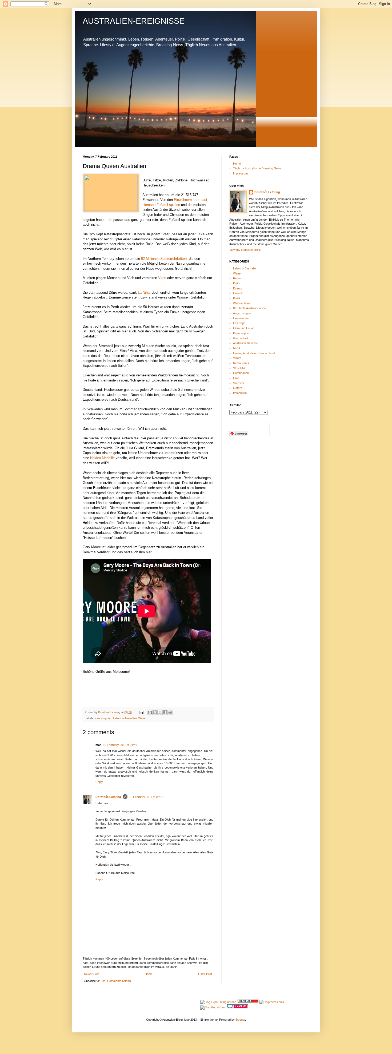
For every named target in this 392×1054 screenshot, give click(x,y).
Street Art (239, 368)
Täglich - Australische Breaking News (257, 168)
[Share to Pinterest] (170, 712)
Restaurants (241, 363)
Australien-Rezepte (245, 343)
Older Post (205, 974)
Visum (237, 358)
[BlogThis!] (155, 712)
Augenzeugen (242, 313)
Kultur (237, 283)
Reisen (237, 278)
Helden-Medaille (102, 458)
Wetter (142, 718)
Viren (162, 278)
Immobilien (240, 393)
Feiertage (239, 323)
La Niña (144, 293)
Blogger (240, 1019)
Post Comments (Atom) (116, 981)
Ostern (237, 387)
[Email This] (150, 712)
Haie (236, 378)
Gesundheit (240, 338)
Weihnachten (241, 303)
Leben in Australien (125, 718)
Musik (237, 348)
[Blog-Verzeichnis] (237, 1007)
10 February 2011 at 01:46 (120, 744)
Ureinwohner (241, 318)
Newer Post (91, 974)
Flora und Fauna (243, 328)
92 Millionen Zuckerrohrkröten (164, 259)
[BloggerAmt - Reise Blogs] (271, 1002)
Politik (237, 298)
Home (149, 974)
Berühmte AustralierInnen (249, 308)
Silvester (238, 383)
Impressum (240, 173)
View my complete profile (245, 249)
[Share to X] (160, 712)
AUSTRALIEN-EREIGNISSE (134, 21)
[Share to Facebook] (165, 712)
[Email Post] (141, 712)
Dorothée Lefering (108, 796)
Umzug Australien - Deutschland (254, 353)
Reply (99, 781)
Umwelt (238, 293)
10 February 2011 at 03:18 (146, 796)
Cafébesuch (241, 373)
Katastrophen (103, 718)
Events (237, 288)
